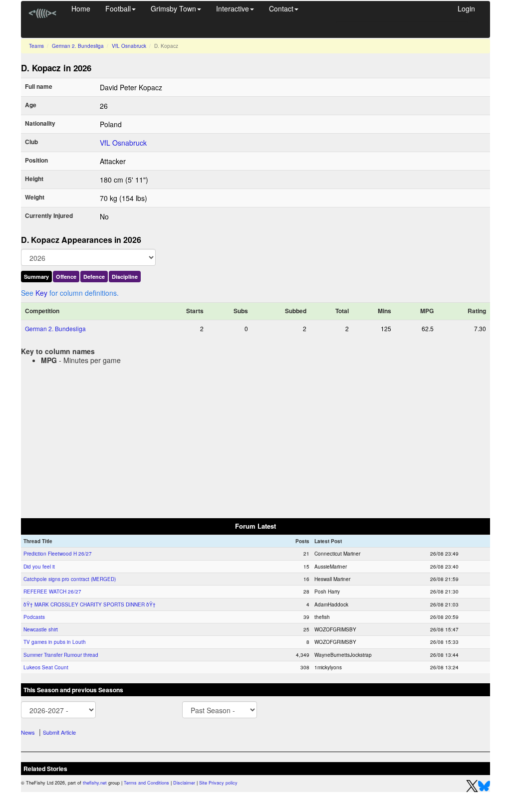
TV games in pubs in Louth (54, 641)
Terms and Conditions (146, 783)
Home (80, 8)
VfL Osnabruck (129, 45)
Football (118, 8)
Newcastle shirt (40, 629)
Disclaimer (184, 783)
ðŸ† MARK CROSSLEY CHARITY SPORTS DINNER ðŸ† (89, 604)
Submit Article (59, 732)
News (28, 732)
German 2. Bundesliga (78, 45)
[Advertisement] (255, 439)
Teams (36, 45)
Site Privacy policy (218, 783)
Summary (36, 276)
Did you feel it (39, 566)
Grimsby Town (173, 8)
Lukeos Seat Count (45, 667)
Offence (66, 276)
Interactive (232, 8)
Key (41, 293)
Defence (94, 276)
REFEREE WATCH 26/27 (52, 591)
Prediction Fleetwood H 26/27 (57, 553)
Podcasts (34, 616)
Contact (281, 8)
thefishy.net (95, 783)
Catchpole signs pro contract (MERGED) (69, 579)
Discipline (125, 276)
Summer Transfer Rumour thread (60, 654)
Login (466, 8)
